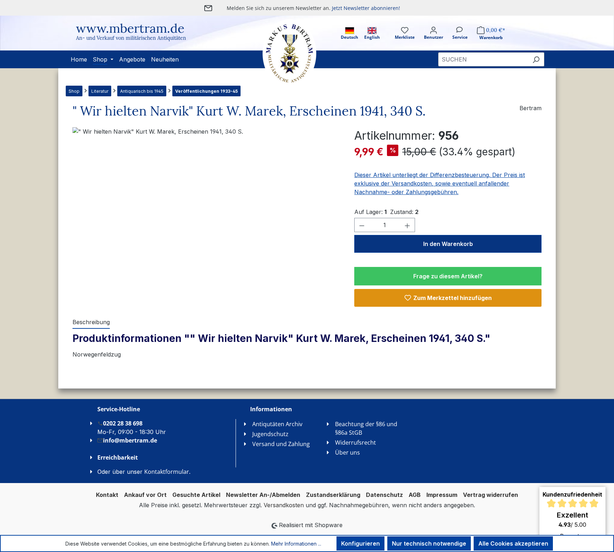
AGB (415, 494)
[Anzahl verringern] (361, 225)
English (372, 37)
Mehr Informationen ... (296, 544)
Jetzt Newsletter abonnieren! (366, 8)
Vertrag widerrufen (490, 494)
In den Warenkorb (448, 243)
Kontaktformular (166, 472)
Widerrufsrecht (355, 442)
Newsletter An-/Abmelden (263, 494)
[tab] (91, 322)
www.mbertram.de (130, 28)
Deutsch (349, 37)
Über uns (347, 452)
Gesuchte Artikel (196, 494)
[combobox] (483, 59)
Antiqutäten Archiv (277, 424)
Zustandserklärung (333, 494)
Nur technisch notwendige (429, 543)
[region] (206, 203)
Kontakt (107, 494)
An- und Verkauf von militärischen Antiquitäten (131, 38)
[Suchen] (536, 59)
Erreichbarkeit (117, 457)
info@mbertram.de (130, 440)
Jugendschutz (270, 434)
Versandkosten (284, 505)
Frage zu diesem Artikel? (448, 276)
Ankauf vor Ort (145, 494)
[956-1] (206, 203)
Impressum (441, 494)
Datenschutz (384, 494)
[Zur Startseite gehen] (282, 53)
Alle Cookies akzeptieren (513, 543)
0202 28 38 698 (122, 423)
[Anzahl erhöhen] (407, 225)
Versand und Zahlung (281, 444)
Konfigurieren (360, 543)
